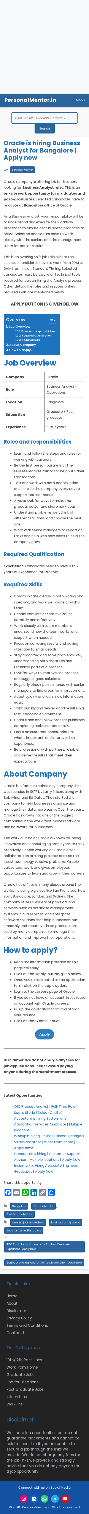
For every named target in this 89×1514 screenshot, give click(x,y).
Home (11, 1296)
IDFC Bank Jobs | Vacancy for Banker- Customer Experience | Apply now (38, 1246)
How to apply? (20, 350)
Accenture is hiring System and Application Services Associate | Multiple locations (48, 1124)
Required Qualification (36, 335)
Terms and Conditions (27, 1325)
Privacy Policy (19, 1318)
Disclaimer (16, 1310)
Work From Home (22, 1367)
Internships (16, 1396)
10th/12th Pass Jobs (24, 1360)
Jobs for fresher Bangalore (23, 1230)
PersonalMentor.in (30, 100)
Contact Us (16, 1332)
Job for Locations (22, 1382)
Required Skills (31, 340)
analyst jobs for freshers (28, 1222)
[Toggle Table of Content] (50, 320)
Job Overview (19, 326)
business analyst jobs (65, 1222)
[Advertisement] (44, 46)
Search (44, 128)
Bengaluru (19, 1206)
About (11, 1303)
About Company (22, 345)
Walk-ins (14, 1404)
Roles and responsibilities (38, 331)
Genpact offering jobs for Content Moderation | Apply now (44, 1262)
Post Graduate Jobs (19, 1214)
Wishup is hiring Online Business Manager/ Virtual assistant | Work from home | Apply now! (49, 1141)
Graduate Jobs (43, 1206)
